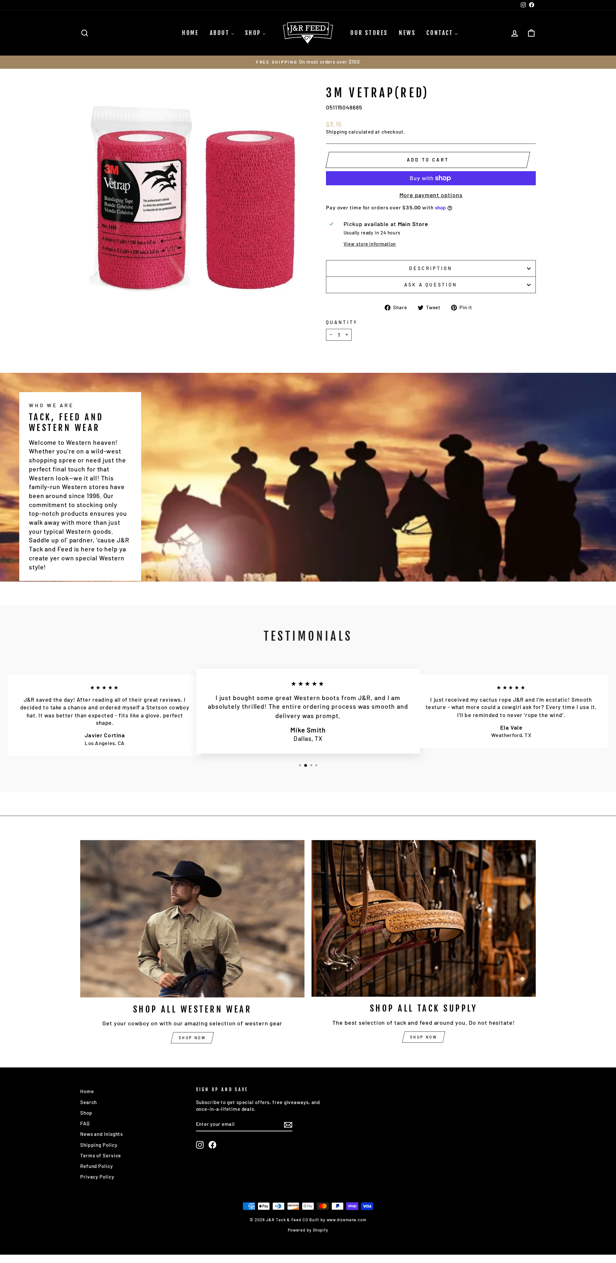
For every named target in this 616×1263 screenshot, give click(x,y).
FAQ (85, 1123)
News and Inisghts (101, 1134)
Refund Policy (96, 1166)
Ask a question (430, 284)
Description (431, 268)
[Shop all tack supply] (424, 918)
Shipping (336, 132)
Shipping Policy (98, 1145)
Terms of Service (100, 1155)
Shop (86, 1113)
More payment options (431, 194)
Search (88, 1102)
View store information (370, 244)
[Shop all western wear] (192, 919)
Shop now (192, 1037)
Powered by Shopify (308, 1229)
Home (87, 1091)
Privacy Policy (97, 1177)
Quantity (342, 322)
